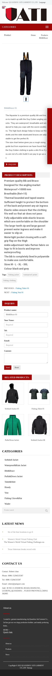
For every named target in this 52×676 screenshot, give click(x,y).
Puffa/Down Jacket (12, 440)
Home (33, 35)
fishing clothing (9, 280)
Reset (17, 367)
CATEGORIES (9, 27)
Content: (8, 351)
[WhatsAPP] (49, 151)
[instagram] (49, 131)
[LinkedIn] (49, 120)
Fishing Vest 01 (17, 292)
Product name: (10, 310)
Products (44, 35)
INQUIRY (12, 164)
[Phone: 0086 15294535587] (49, 141)
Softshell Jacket (11, 460)
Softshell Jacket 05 (12, 409)
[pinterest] (49, 125)
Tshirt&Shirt (10, 482)
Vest (6, 493)
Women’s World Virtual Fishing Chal (22, 539)
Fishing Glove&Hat (13, 498)
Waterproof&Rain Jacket (15, 465)
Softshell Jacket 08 (38, 440)
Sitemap (29, 668)
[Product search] (46, 511)
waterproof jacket (30, 275)
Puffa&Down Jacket (13, 476)
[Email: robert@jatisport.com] (49, 156)
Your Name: (9, 320)
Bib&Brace (43, 38)
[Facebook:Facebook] (49, 110)
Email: (7, 341)
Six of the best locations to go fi (20, 532)
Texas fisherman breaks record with (22, 549)
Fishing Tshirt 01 (22, 288)
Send (8, 367)
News (7, 655)
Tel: (5, 331)
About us (8, 644)
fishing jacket (13, 275)
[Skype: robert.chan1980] (49, 146)
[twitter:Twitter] (49, 115)
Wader (7, 504)
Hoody (8, 487)
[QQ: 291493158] (49, 161)
